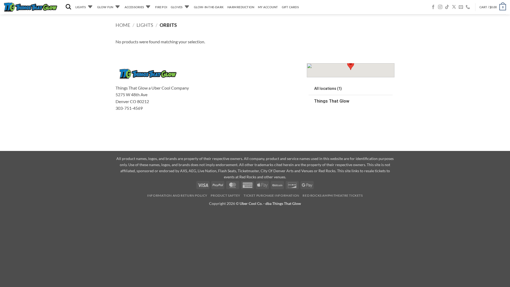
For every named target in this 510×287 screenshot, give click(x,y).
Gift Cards (290, 7)
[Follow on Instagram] (440, 7)
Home (123, 25)
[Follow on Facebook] (433, 7)
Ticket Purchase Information (271, 195)
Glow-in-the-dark (209, 7)
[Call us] (468, 7)
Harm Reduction (240, 7)
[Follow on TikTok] (447, 7)
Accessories (134, 7)
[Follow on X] (454, 7)
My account (268, 7)
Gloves (176, 7)
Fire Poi (161, 7)
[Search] (68, 7)
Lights (80, 7)
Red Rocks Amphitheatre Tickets (333, 195)
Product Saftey (225, 195)
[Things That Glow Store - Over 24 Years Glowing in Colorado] (30, 7)
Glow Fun (105, 7)
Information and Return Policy (177, 195)
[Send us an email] (461, 7)
